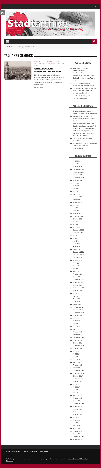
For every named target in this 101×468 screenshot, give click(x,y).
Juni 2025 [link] (76, 186)
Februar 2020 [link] (77, 301)
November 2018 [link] (78, 340)
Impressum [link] (33, 452)
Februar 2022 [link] (77, 246)
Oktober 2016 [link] (78, 409)
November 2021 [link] (78, 255)
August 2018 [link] (77, 348)
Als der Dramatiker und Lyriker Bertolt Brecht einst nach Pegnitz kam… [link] (84, 78)
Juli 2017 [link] (76, 384)
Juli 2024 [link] (76, 205)
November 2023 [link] (78, 216)
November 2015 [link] (78, 439)
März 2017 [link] (76, 395)
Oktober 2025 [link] (78, 175)
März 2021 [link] (76, 271)
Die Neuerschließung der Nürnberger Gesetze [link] (84, 118)
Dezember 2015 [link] (78, 436)
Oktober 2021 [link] (78, 257)
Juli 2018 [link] (76, 351)
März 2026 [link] (76, 164)
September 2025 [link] (78, 177)
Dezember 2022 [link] (78, 230)
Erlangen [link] (37, 62)
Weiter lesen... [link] (38, 87)
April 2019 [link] (76, 326)
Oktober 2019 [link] (78, 310)
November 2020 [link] (78, 282)
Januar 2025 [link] (77, 199)
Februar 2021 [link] (77, 274)
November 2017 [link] (78, 373)
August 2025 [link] (77, 180)
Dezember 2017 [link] (78, 370)
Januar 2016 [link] (77, 434)
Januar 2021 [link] (77, 277)
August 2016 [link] (77, 414)
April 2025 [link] (76, 191)
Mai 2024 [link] (76, 208)
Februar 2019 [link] (77, 332)
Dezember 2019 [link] (78, 307)
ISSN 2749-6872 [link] (43, 452)
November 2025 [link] (78, 172)
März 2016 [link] (76, 428)
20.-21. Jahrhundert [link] (47, 62)
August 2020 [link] (77, 290)
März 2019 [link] (76, 329)
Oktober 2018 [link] (78, 343)
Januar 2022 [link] (77, 249)
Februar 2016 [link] (77, 431)
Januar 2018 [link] (77, 368)
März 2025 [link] (76, 194)
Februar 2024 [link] (77, 213)
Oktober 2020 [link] (78, 285)
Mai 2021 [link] (76, 268)
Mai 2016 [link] (76, 423)
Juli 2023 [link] (76, 222)
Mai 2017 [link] (76, 390)
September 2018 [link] (78, 346)
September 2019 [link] (78, 312)
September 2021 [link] (78, 260)
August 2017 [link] (77, 381)
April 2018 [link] (76, 359)
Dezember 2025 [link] (78, 169)
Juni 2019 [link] (76, 321)
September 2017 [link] (78, 379)
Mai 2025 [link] (76, 188)
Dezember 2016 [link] (78, 403)
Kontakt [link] (25, 452)
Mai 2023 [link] (76, 224)
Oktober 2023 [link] (78, 219)
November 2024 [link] (78, 202)
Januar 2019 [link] (77, 335)
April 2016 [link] (76, 425)
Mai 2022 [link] (76, 241)
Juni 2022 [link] (76, 238)
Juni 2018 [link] (76, 354)
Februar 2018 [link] (77, 365)
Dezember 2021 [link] (78, 252)
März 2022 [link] (76, 244)
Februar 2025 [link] (77, 197)
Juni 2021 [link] (76, 266)
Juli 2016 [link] (76, 417)
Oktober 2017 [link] (78, 376)
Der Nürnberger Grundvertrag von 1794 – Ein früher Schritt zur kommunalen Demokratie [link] (84, 90)
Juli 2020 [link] (76, 293)
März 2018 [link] (76, 362)
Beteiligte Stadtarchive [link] (13, 452)
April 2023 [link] (76, 227)
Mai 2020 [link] (76, 296)
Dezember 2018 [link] (78, 337)
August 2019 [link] (77, 315)
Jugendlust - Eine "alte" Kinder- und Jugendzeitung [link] (85, 145)
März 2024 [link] (76, 211)
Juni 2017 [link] (76, 387)
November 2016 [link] (78, 406)
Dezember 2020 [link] (78, 279)
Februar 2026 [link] (77, 166)
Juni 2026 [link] (76, 161)
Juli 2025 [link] (76, 183)
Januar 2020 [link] (77, 304)
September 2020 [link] (78, 288)
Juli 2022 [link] (76, 235)
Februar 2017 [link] (77, 398)
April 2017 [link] (76, 392)
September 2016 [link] (78, 412)
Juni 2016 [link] (76, 420)
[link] (2, 12)
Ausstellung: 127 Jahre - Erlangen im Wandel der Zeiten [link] (47, 70)
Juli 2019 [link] (76, 318)
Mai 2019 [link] (76, 323)
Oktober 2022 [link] (78, 233)
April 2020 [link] (76, 299)
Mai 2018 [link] (76, 357)
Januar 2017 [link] (77, 401)
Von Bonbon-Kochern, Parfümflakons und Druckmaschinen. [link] (80, 70)
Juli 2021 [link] (76, 263)
